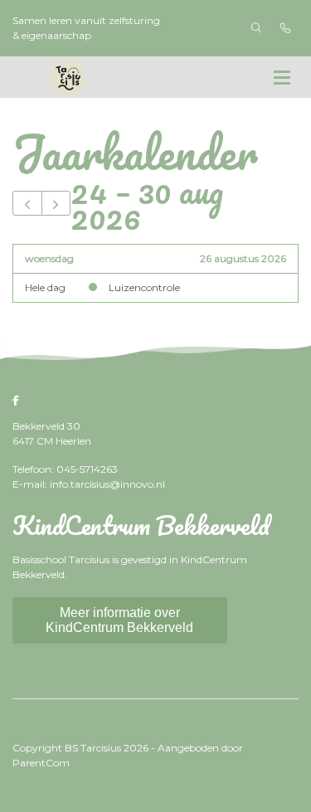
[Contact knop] (285, 28)
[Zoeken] (256, 28)
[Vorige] (27, 203)
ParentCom (41, 762)
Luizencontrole (144, 287)
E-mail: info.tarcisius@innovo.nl (88, 484)
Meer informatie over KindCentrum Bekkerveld (119, 620)
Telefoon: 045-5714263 (65, 469)
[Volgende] (56, 203)
